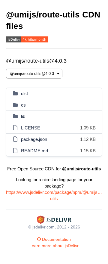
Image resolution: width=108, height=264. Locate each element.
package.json (34, 139)
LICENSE (30, 127)
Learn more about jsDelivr (54, 245)
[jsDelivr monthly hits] (27, 40)
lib (23, 116)
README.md (34, 150)
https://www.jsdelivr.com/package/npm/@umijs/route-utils (54, 195)
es (23, 104)
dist (24, 93)
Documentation (56, 239)
